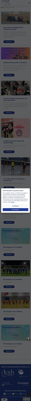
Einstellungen (15, 206)
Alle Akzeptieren (15, 209)
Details (12, 202)
